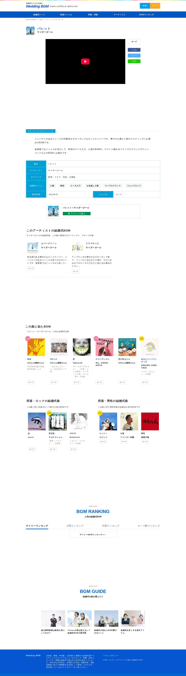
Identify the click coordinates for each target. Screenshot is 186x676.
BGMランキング (146, 15)
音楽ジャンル (66, 15)
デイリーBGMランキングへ (92, 535)
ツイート (134, 55)
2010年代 (53, 194)
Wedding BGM (37, 6)
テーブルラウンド (113, 186)
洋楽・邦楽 (93, 15)
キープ (155, 6)
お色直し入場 (93, 186)
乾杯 (62, 186)
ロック (119, 194)
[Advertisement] (93, 105)
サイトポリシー (112, 656)
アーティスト (120, 15)
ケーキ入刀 (75, 186)
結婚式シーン (39, 15)
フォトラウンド (134, 186)
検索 (145, 6)
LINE (134, 61)
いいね (134, 50)
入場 (52, 186)
